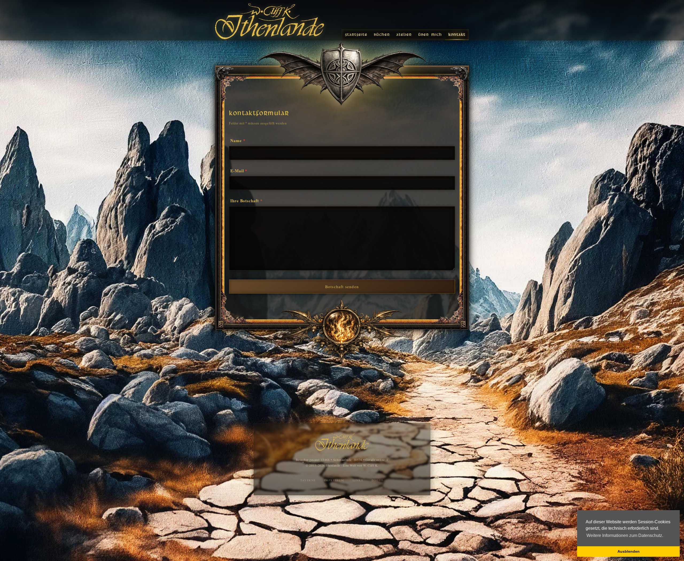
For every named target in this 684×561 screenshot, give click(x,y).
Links (358, 480)
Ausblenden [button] (628, 551)
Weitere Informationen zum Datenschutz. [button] (624, 535)
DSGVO (377, 480)
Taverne (308, 480)
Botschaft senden (342, 286)
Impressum (334, 480)
